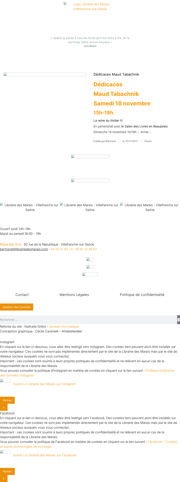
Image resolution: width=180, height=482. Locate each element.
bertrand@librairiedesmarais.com (24, 249)
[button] (90, 58)
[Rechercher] (178, 319)
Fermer (7, 400)
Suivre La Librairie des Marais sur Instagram (44, 384)
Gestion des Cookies (16, 307)
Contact (22, 295)
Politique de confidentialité (142, 295)
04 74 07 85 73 (61, 249)
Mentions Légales (74, 295)
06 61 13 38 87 (86, 249)
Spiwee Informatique (64, 326)
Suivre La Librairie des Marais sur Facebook (44, 455)
